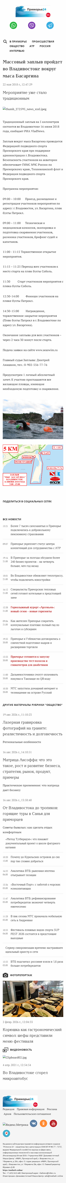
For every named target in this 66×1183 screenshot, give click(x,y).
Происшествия (43, 41)
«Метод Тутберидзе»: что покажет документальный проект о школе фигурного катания (33, 843)
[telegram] (50, 25)
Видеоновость (21, 1049)
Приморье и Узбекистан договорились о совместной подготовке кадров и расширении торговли (35, 643)
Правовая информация (30, 1109)
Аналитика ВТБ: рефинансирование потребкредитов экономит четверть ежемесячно (33, 902)
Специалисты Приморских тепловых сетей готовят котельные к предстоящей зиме (36, 593)
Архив (7, 1114)
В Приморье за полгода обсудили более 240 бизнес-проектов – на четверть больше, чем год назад (35, 561)
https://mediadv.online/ (13, 1170)
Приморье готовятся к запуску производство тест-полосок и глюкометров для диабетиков (30, 660)
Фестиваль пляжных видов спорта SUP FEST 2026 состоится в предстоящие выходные (35, 934)
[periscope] (6, 1133)
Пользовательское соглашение (32, 1114)
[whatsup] (13, 25)
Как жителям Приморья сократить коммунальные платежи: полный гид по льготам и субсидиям (35, 625)
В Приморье (18, 41)
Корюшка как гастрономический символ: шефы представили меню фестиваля (32, 1035)
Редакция (8, 1109)
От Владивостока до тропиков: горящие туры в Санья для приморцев (30, 814)
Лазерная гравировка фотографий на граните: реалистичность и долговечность (32, 728)
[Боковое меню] (5, 41)
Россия (45, 46)
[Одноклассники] (43, 1123)
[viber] (31, 25)
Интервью (17, 50)
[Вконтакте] (33, 1123)
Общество (17, 46)
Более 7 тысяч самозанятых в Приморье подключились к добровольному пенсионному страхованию (36, 530)
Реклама (52, 1109)
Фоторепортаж (21, 975)
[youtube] (53, 1123)
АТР (32, 46)
